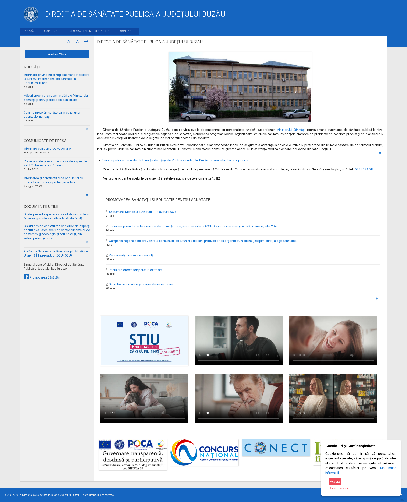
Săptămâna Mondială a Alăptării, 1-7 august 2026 (143, 211)
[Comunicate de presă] (87, 194)
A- (69, 41)
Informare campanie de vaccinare (47, 148)
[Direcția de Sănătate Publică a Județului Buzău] (240, 87)
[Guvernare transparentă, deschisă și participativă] (133, 455)
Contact (126, 31)
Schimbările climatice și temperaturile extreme (141, 284)
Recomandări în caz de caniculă (131, 255)
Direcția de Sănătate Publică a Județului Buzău (135, 14)
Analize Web (57, 54)
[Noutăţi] (87, 129)
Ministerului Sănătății (291, 129)
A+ (86, 41)
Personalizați (339, 488)
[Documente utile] (87, 242)
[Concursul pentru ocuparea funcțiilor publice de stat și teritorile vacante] (204, 453)
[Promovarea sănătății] (377, 298)
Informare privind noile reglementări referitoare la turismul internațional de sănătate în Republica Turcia (56, 79)
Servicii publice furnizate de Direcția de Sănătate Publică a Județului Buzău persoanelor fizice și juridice (175, 160)
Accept (335, 481)
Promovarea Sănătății (44, 277)
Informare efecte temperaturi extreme (135, 270)
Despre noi (50, 31)
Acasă (29, 31)
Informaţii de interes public (89, 31)
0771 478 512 (364, 169)
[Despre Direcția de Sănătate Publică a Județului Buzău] (380, 153)
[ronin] (403, 499)
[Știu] (144, 368)
